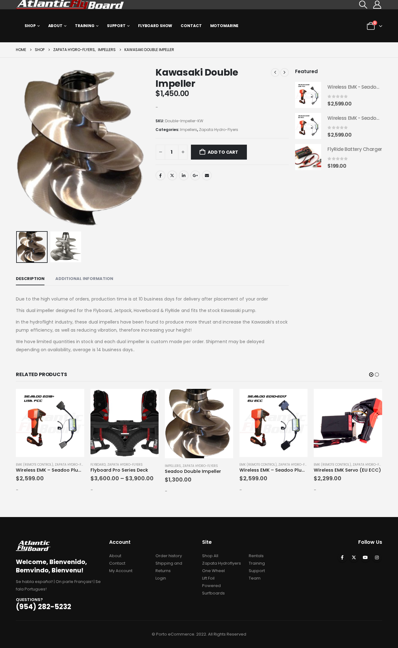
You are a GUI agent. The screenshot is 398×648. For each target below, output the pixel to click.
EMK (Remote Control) (34, 464)
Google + (195, 175)
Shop (30, 25)
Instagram (377, 557)
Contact (191, 25)
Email (207, 175)
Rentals (256, 556)
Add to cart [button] (74, 399)
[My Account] (377, 5)
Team (255, 578)
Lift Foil (208, 578)
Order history (168, 556)
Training (85, 25)
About (55, 25)
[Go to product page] (308, 95)
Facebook (160, 175)
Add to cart (223, 152)
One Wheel (213, 571)
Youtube (365, 557)
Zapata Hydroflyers (221, 563)
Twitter (172, 175)
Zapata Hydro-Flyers (218, 129)
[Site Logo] (70, 4)
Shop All (210, 556)
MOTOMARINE (224, 25)
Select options (148, 399)
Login (160, 578)
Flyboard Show (155, 25)
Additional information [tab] (84, 279)
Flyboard (98, 464)
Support (116, 25)
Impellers (188, 129)
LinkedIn (184, 175)
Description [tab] (30, 279)
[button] (363, 5)
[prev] (275, 72)
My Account (120, 571)
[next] (284, 72)
